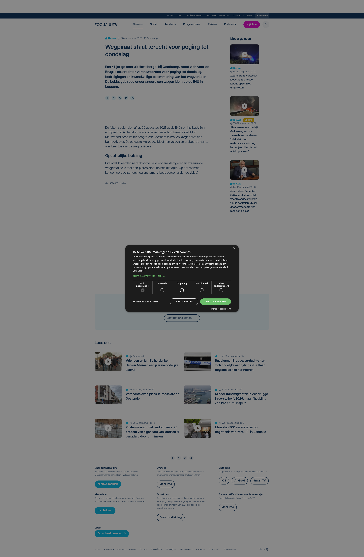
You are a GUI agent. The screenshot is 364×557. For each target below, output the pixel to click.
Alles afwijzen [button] (184, 301)
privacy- (208, 267)
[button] (182, 276)
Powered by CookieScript (220, 309)
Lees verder (138, 270)
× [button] (234, 248)
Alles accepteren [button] (216, 301)
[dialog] (182, 278)
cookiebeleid (221, 267)
